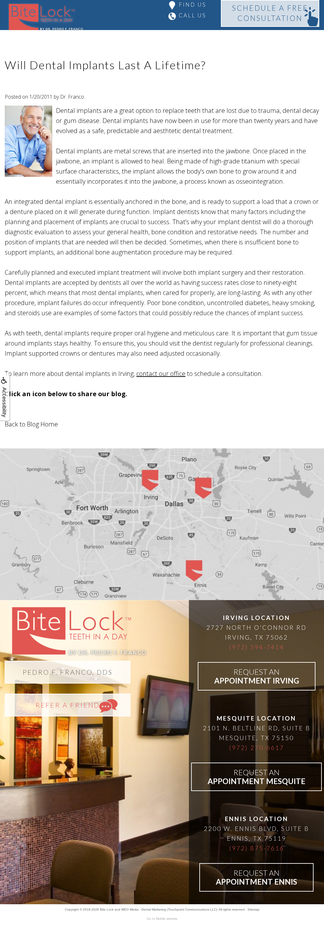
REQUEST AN (256, 676)
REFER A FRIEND (67, 705)
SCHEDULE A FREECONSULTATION (270, 13)
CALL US (192, 15)
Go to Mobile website (162, 918)
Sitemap (253, 909)
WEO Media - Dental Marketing (143, 909)
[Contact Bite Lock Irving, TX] (162, 524)
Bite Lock (107, 909)
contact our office (160, 373)
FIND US (192, 4)
